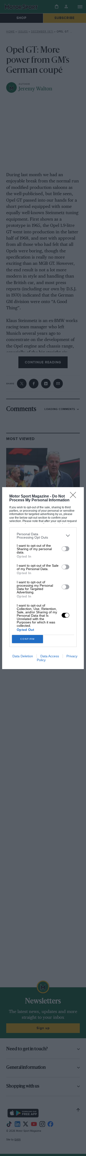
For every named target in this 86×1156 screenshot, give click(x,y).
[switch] (65, 548)
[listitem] (43, 535)
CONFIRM (27, 639)
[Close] (74, 496)
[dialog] (43, 578)
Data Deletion (22, 656)
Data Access (49, 656)
